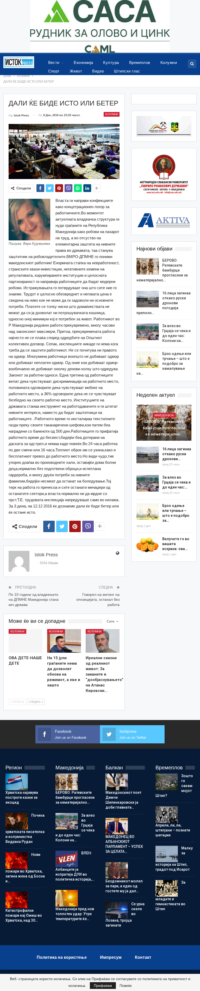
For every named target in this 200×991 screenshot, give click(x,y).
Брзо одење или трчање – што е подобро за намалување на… (163, 363)
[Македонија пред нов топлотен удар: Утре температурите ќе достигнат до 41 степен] (66, 898)
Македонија (164, 415)
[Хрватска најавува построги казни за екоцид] (16, 782)
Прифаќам (103, 985)
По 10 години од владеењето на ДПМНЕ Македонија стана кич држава (34, 599)
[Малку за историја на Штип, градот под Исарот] (166, 854)
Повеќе (126, 985)
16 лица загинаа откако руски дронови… (176, 454)
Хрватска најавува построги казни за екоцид (21, 797)
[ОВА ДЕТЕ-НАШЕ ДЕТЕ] (25, 641)
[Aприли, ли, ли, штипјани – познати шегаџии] (166, 814)
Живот (76, 71)
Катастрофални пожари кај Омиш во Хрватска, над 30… (23, 915)
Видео (98, 71)
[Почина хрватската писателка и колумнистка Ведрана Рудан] (16, 821)
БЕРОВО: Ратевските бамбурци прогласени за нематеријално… (162, 270)
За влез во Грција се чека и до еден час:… (176, 482)
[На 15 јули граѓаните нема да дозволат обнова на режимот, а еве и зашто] (64, 641)
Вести (53, 62)
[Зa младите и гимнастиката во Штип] (166, 888)
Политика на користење (62, 957)
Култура (111, 62)
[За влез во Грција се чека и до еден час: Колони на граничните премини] (147, 331)
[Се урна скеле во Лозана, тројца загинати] (116, 910)
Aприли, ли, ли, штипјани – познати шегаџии (172, 830)
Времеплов (139, 62)
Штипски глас (127, 71)
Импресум (111, 957)
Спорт (54, 71)
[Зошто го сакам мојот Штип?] (166, 782)
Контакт (143, 957)
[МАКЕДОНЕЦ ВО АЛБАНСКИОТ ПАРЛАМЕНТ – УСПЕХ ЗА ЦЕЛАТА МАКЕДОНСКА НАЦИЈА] (116, 826)
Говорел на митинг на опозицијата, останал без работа (98, 599)
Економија (83, 62)
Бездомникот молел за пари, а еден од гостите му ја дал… (124, 886)
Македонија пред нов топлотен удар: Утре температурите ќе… (74, 914)
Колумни (168, 62)
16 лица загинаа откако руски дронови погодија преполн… (163, 303)
